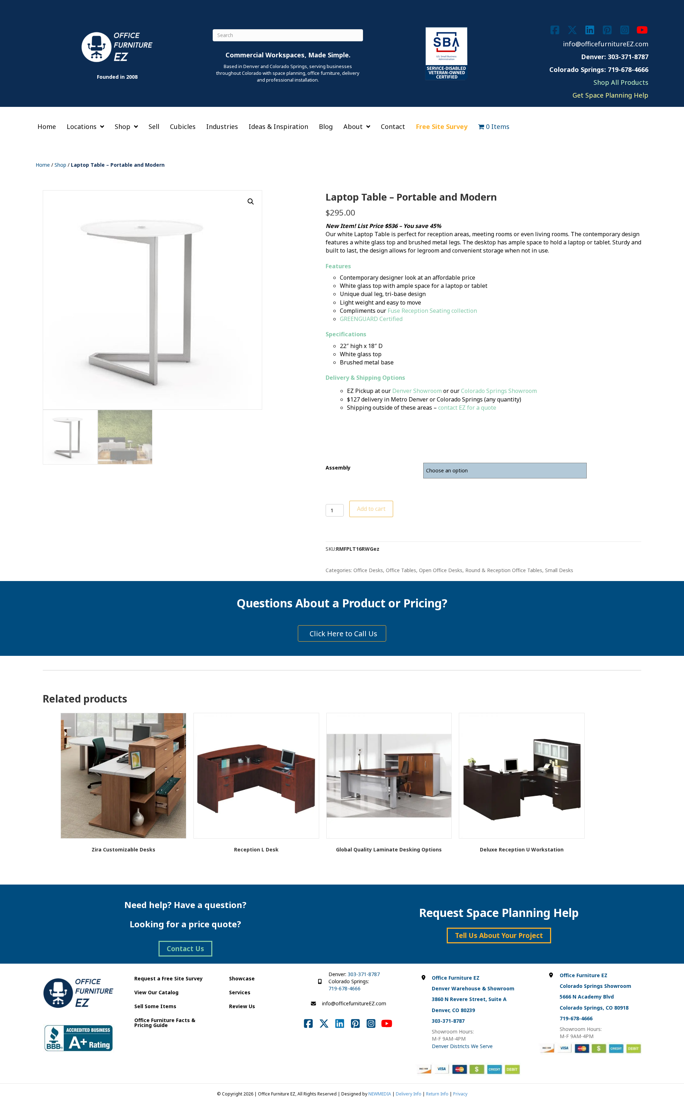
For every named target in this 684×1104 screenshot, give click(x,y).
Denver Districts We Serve (462, 1046)
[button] (250, 201)
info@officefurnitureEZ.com (605, 44)
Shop (60, 164)
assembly (338, 467)
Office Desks (368, 570)
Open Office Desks (440, 570)
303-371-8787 (364, 974)
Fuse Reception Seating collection (432, 311)
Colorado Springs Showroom (499, 391)
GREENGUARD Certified (371, 319)
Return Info (437, 1094)
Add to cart (371, 509)
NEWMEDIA (379, 1094)
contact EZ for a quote (467, 407)
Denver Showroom (417, 391)
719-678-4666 (344, 988)
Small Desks (559, 570)
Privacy (460, 1094)
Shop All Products (621, 82)
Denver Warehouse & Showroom (473, 988)
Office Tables (401, 570)
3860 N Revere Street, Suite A (469, 999)
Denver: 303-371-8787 (614, 56)
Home (43, 164)
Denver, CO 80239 (453, 1010)
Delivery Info (408, 1094)
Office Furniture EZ (456, 977)
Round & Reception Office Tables (503, 570)
